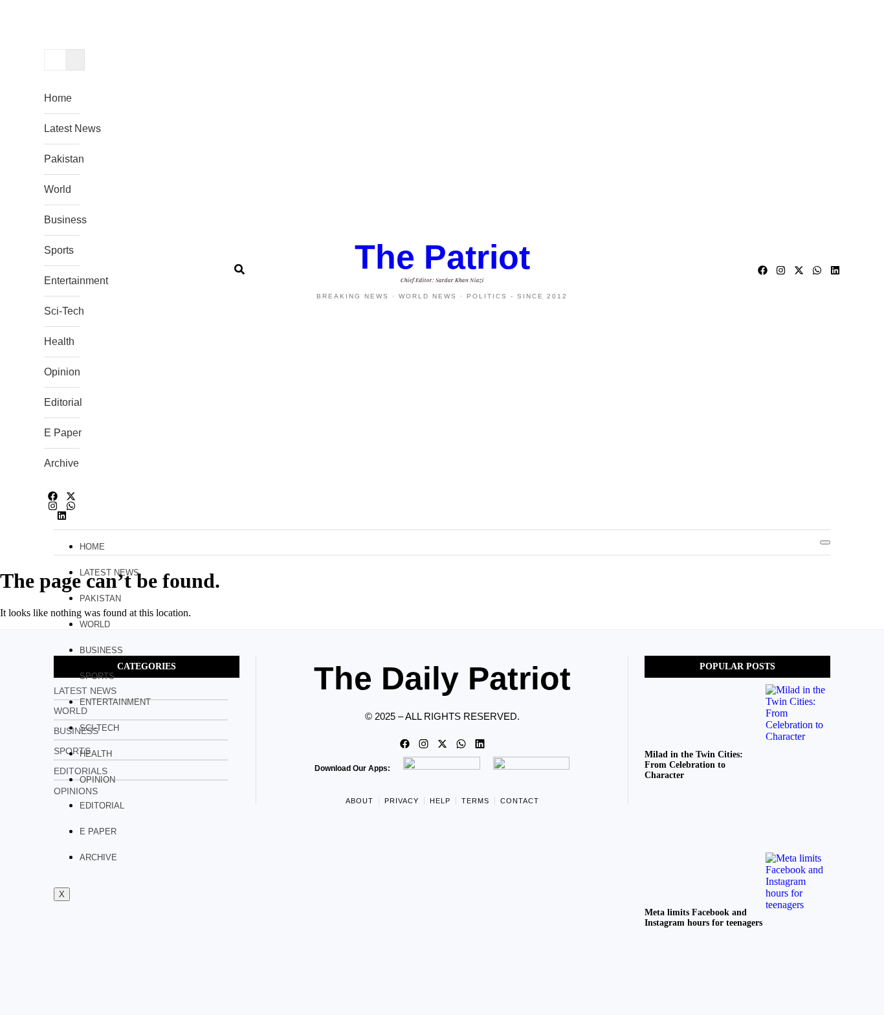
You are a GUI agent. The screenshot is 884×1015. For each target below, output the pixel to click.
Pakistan (64, 158)
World (57, 189)
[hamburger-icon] (825, 542)
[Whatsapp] (71, 506)
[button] (54, 29)
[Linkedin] (62, 515)
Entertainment (76, 280)
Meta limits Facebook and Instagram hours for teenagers (703, 918)
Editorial (63, 402)
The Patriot (442, 257)
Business (65, 219)
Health (59, 341)
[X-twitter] (71, 496)
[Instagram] (53, 506)
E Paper (63, 432)
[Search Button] (239, 264)
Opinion (62, 371)
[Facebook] (53, 496)
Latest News (72, 128)
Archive (61, 463)
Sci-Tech (64, 311)
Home (58, 98)
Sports (59, 250)
